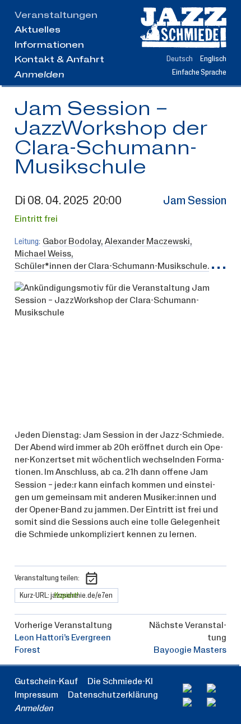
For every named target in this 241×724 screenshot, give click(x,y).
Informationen (49, 44)
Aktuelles (38, 29)
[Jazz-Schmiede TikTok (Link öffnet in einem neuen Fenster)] (216, 702)
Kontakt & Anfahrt (59, 59)
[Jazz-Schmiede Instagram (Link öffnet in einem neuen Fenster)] (216, 688)
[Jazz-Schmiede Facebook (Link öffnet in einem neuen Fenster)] (192, 688)
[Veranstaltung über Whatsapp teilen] (126, 578)
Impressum (36, 694)
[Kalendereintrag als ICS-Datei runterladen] (91, 578)
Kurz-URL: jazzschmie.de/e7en (66, 595)
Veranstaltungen (56, 15)
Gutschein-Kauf (46, 681)
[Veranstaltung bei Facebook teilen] (109, 578)
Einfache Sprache (199, 72)
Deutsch (179, 59)
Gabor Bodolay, (73, 241)
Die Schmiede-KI (120, 681)
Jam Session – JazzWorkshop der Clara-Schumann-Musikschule (111, 138)
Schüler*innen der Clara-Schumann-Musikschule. (112, 266)
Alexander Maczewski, (148, 241)
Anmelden (39, 74)
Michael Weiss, (44, 254)
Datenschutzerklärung (113, 694)
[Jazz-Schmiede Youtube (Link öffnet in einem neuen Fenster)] (192, 702)
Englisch (213, 59)
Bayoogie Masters (190, 649)
